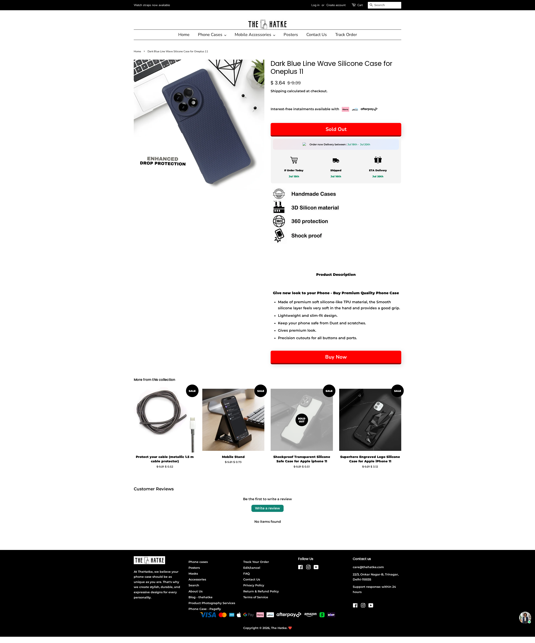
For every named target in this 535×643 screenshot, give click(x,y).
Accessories (197, 579)
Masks (193, 573)
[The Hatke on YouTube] (316, 568)
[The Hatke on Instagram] (308, 568)
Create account (336, 5)
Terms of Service (255, 597)
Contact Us (316, 34)
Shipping (278, 91)
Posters (291, 34)
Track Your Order (256, 562)
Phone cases (198, 562)
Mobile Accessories (253, 34)
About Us (196, 591)
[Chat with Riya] (525, 618)
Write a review (267, 508)
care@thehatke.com (368, 567)
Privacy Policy (253, 585)
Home (184, 34)
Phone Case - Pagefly (205, 609)
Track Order (346, 34)
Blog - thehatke (201, 597)
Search (194, 585)
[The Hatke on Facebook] (300, 568)
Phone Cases (210, 34)
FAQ (246, 573)
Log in (315, 5)
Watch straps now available (152, 5)
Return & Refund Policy (261, 591)
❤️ (290, 628)
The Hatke (279, 628)
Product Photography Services (212, 603)
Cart (360, 5)
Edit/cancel (251, 568)
